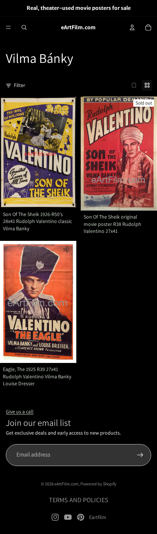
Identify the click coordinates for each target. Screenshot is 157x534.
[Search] (24, 27)
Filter (19, 85)
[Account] (132, 27)
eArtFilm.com (66, 483)
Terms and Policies (78, 500)
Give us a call (20, 411)
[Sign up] (140, 455)
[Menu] (8, 27)
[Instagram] (55, 517)
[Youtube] (68, 517)
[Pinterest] (80, 517)
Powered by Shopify (98, 483)
